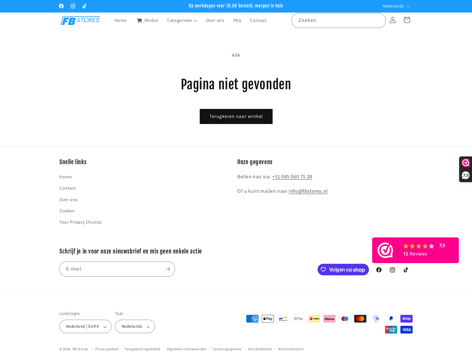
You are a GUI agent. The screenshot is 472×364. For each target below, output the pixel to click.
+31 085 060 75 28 (292, 176)
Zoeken (67, 211)
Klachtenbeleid (291, 349)
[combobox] (338, 20)
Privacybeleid (106, 349)
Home (65, 177)
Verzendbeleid (260, 349)
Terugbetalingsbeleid (143, 349)
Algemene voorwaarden (186, 349)
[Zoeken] (378, 20)
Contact (67, 188)
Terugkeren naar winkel (236, 116)
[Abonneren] (168, 269)
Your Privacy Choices (80, 222)
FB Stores (80, 349)
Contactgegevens (227, 349)
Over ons (68, 199)
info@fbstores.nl (308, 191)
